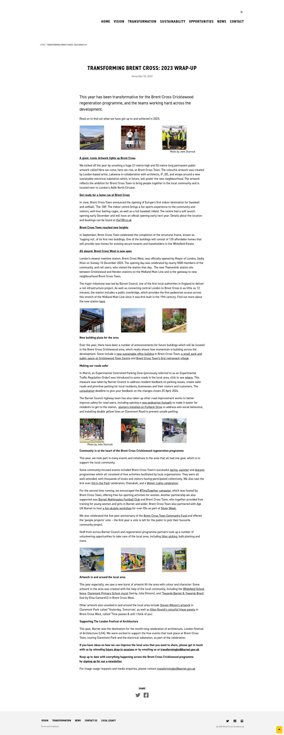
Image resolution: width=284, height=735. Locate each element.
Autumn (199, 470)
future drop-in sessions (120, 649)
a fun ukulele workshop (117, 508)
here (102, 301)
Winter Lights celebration (162, 483)
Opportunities (201, 21)
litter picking (169, 536)
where (189, 377)
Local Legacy (108, 720)
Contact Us (91, 720)
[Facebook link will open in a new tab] (235, 721)
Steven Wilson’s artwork (175, 605)
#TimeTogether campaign (155, 490)
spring (174, 470)
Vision (119, 21)
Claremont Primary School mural (108, 593)
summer (184, 470)
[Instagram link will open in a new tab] (242, 721)
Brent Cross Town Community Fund (166, 515)
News (221, 21)
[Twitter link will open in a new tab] (228, 721)
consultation (87, 390)
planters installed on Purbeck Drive (140, 407)
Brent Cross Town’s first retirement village (162, 358)
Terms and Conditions (50, 726)
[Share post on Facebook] (146, 695)
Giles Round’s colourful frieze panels (172, 609)
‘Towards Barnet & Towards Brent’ (183, 593)
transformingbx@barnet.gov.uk (180, 649)
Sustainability (172, 21)
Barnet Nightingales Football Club (119, 499)
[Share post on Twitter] (137, 695)
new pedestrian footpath (157, 402)
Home (105, 21)
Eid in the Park (101, 483)
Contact (237, 21)
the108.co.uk (124, 220)
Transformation (142, 21)
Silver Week (168, 508)
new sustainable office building (135, 354)
